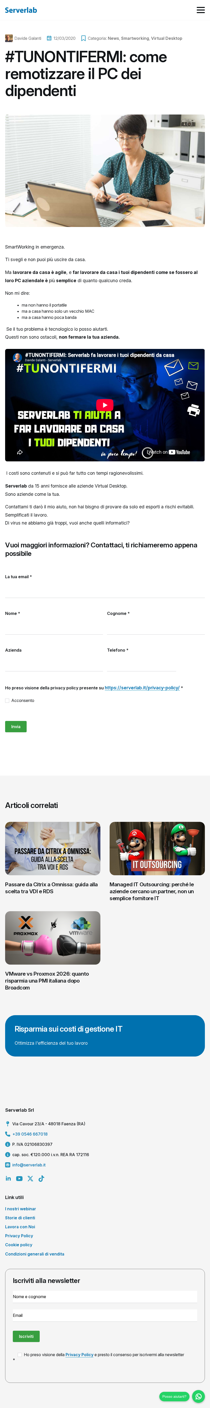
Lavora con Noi (20, 1226)
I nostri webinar (20, 1208)
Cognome (118, 613)
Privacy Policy (19, 1235)
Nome (12, 613)
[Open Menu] (201, 10)
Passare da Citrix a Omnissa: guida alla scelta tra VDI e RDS (51, 888)
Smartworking (135, 38)
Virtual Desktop (166, 38)
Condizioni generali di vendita (34, 1254)
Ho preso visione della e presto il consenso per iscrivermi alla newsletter (103, 1354)
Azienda (13, 650)
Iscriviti (26, 1336)
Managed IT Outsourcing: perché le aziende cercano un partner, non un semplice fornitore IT (152, 891)
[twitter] (30, 1178)
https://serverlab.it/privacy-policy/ (142, 687)
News (113, 38)
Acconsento (22, 700)
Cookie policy (18, 1244)
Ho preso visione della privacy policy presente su (94, 687)
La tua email (18, 576)
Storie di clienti (20, 1217)
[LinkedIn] (8, 1178)
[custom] (41, 1178)
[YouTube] (19, 1178)
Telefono (118, 650)
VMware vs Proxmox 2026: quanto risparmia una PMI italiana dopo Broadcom (47, 981)
